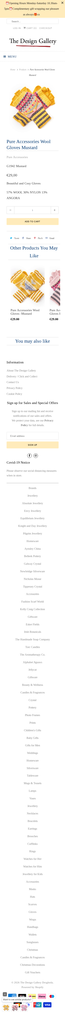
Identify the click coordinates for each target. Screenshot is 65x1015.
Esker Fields (32, 624)
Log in (17, 28)
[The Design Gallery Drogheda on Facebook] (29, 455)
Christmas (32, 949)
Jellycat (32, 669)
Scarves (32, 904)
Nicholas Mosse (32, 578)
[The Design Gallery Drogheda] (33, 42)
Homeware (33, 541)
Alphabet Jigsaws (32, 662)
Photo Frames (32, 715)
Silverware (32, 768)
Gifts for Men (32, 745)
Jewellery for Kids (33, 874)
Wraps (32, 919)
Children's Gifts (32, 730)
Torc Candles (32, 647)
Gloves (32, 911)
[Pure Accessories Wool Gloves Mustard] (32, 107)
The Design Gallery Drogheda (36, 982)
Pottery (32, 707)
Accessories (32, 594)
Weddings (32, 752)
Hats (32, 896)
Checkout (45, 28)
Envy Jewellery (32, 510)
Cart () (31, 28)
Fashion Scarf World (32, 601)
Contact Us (13, 382)
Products (23, 69)
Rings (32, 851)
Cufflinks (32, 843)
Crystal (32, 700)
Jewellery (32, 495)
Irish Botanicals (32, 631)
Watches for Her (32, 858)
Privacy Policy (15, 388)
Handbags (32, 926)
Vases (32, 798)
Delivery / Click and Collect (22, 376)
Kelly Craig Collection (32, 609)
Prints (32, 722)
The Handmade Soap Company (32, 639)
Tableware (32, 775)
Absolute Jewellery (32, 503)
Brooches (32, 836)
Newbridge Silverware (32, 571)
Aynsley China (32, 548)
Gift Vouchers (32, 972)
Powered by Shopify (32, 987)
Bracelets (33, 821)
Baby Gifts (32, 737)
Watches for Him (32, 866)
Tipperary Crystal (32, 586)
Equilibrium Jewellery (32, 518)
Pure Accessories (17, 157)
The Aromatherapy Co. (32, 654)
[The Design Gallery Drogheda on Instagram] (35, 455)
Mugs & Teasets (32, 783)
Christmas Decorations (32, 964)
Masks (32, 889)
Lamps (32, 790)
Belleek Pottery (32, 556)
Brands (32, 488)
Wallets (33, 934)
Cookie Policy (14, 393)
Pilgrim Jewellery (32, 533)
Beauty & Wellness (32, 684)
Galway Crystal (32, 563)
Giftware (32, 616)
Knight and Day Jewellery (32, 525)
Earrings (32, 828)
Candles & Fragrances (32, 692)
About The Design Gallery (21, 370)
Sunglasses (32, 942)
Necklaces (32, 813)
